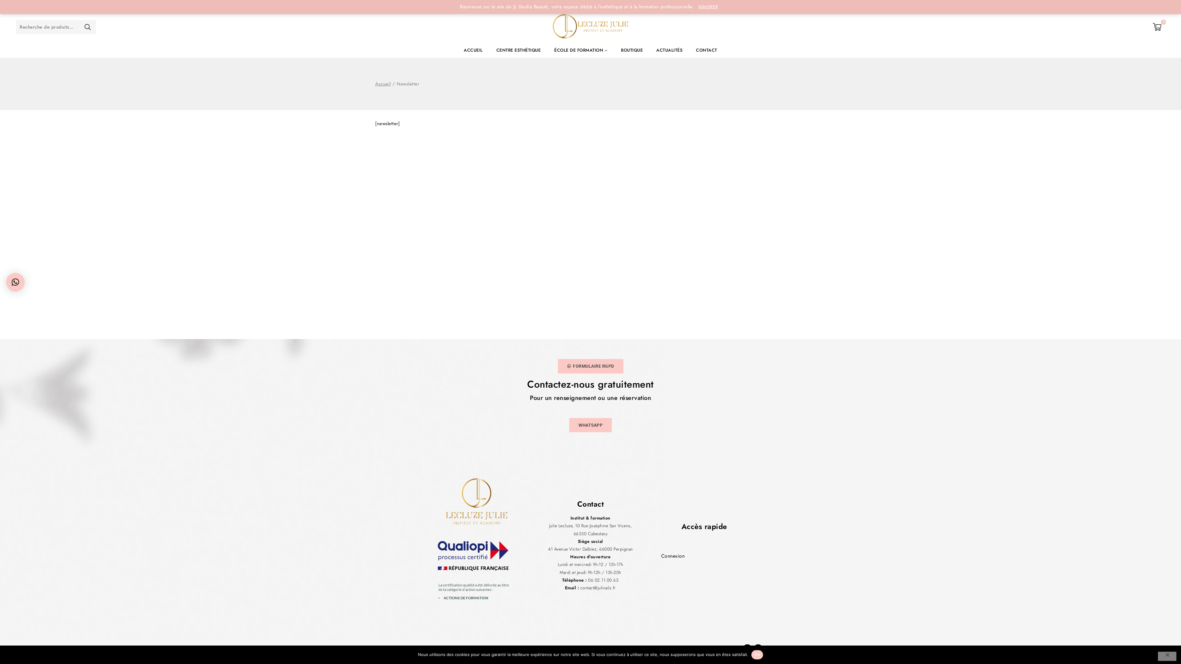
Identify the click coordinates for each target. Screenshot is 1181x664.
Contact (706, 50)
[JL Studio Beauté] (590, 27)
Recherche (87, 27)
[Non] (1167, 656)
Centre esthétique (518, 50)
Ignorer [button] (708, 7)
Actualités (669, 50)
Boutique (632, 50)
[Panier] (1157, 27)
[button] (15, 282)
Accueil (473, 50)
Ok (757, 654)
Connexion (673, 555)
